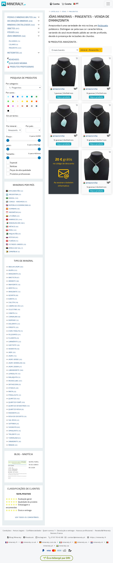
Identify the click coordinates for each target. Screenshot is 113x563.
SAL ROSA (13, 420)
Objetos (13, 28)
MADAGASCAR (17, 223)
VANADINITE (14, 441)
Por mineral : (11, 126)
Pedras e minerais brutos (21, 17)
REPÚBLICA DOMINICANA (20, 205)
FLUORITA (13, 338)
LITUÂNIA (14, 216)
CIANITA (12, 313)
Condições (7, 530)
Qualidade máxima (17, 63)
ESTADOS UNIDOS (17, 244)
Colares (13, 44)
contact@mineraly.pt (76, 537)
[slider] (7, 140)
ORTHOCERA (14, 384)
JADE (11, 352)
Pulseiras (14, 41)
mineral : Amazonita (89, 50)
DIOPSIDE (13, 320)
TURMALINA (14, 438)
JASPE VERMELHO (16, 363)
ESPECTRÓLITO (15, 331)
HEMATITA (13, 349)
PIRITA (12, 391)
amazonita (58, 88)
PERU (12, 230)
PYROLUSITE (14, 395)
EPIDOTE (13, 327)
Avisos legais (18, 530)
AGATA (12, 270)
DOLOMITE (14, 324)
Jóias (64, 11)
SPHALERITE (14, 431)
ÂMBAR (12, 445)
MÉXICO (13, 226)
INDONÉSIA (15, 212)
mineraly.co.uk (29, 542)
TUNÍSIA (13, 241)
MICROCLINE (15, 381)
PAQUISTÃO (15, 234)
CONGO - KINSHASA (18, 201)
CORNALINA (14, 317)
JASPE (12, 356)
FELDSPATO (14, 334)
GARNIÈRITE (14, 341)
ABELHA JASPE (15, 267)
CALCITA (13, 302)
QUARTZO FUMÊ (16, 402)
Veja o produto (63, 97)
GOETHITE (13, 345)
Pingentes (15, 48)
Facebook (29, 537)
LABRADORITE (15, 370)
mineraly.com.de (48, 542)
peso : (9, 145)
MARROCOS (15, 219)
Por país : (30, 126)
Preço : (9, 136)
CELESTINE (14, 309)
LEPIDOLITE (14, 374)
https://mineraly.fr (98, 537)
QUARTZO (14, 398)
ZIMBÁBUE (14, 251)
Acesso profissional (84, 530)
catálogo (55, 11)
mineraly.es (82, 542)
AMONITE (13, 281)
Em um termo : (12, 116)
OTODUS (13, 388)
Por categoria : (12, 83)
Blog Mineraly (15, 537)
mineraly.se (64, 546)
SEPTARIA (13, 423)
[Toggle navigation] (108, 4)
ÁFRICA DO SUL (16, 248)
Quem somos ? (49, 530)
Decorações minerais (20, 21)
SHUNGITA (14, 427)
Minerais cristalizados (21, 24)
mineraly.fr (13, 542)
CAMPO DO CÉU (15, 306)
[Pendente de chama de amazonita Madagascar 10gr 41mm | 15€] (64, 117)
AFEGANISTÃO (16, 191)
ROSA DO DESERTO (17, 416)
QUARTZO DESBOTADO (19, 406)
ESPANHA (14, 209)
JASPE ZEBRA (15, 366)
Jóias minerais (16, 36)
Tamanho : (10, 154)
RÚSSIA (13, 237)
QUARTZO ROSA (16, 409)
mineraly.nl (98, 542)
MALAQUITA (14, 377)
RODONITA (13, 413)
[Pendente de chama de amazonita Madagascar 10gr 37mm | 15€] (97, 71)
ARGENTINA (15, 194)
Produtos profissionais (21, 66)
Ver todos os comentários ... (27, 517)
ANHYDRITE (14, 284)
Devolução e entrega (65, 530)
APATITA (12, 288)
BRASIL (13, 198)
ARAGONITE (14, 291)
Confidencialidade (33, 530)
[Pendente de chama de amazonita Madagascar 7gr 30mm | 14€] (64, 71)
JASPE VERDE (15, 359)
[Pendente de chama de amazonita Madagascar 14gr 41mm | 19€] (97, 164)
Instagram (41, 537)
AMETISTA (13, 277)
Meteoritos (14, 52)
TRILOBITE (14, 434)
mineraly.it (67, 542)
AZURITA (13, 295)
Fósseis (13, 32)
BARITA (12, 299)
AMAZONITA (14, 274)
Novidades (13, 59)
